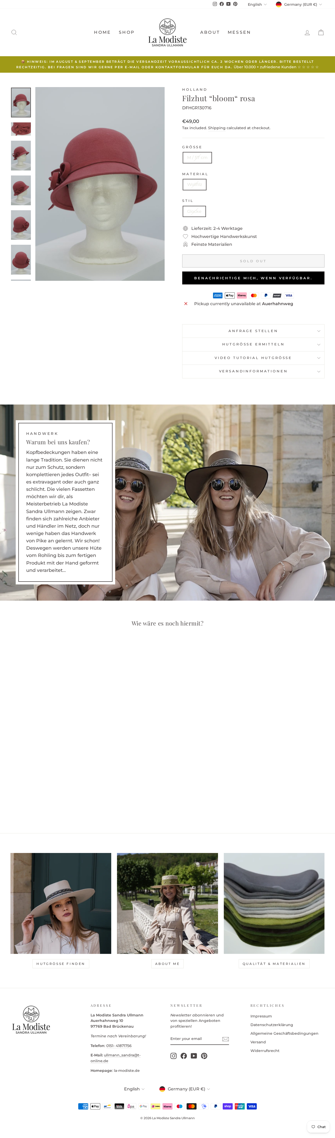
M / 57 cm (197, 157)
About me (167, 964)
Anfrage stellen (253, 331)
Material (195, 174)
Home (102, 32)
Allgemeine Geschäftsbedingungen (284, 1033)
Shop (127, 32)
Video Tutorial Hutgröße (253, 358)
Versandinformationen (253, 371)
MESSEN (239, 32)
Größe (192, 147)
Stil (187, 201)
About (210, 32)
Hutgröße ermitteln (253, 344)
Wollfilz (194, 184)
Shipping (217, 128)
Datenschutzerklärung (271, 1025)
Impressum (261, 1016)
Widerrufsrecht (265, 1051)
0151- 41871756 (119, 1046)
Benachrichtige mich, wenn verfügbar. (253, 278)
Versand (258, 1042)
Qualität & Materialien (274, 964)
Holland (195, 90)
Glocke (194, 211)
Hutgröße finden (60, 964)
